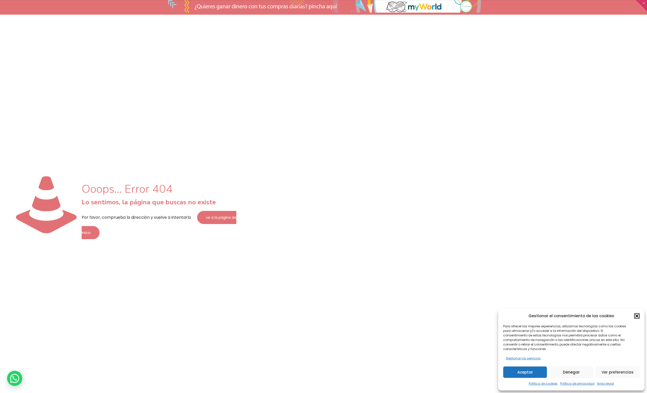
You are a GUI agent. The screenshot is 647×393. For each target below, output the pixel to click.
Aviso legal (605, 383)
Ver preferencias (618, 372)
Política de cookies (543, 383)
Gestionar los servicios (523, 358)
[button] (636, 315)
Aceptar (525, 372)
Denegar (571, 372)
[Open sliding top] (641, 5)
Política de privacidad (577, 383)
